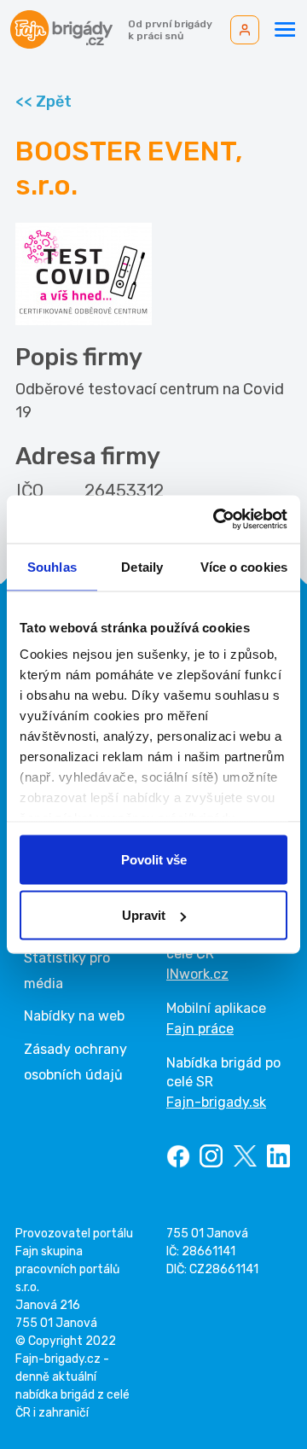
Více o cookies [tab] (243, 566)
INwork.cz (197, 974)
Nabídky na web (74, 1016)
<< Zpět (43, 101)
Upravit (143, 915)
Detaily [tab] (142, 566)
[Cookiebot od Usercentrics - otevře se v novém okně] (216, 520)
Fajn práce (200, 1029)
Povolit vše (154, 859)
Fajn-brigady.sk (216, 1102)
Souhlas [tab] (52, 566)
